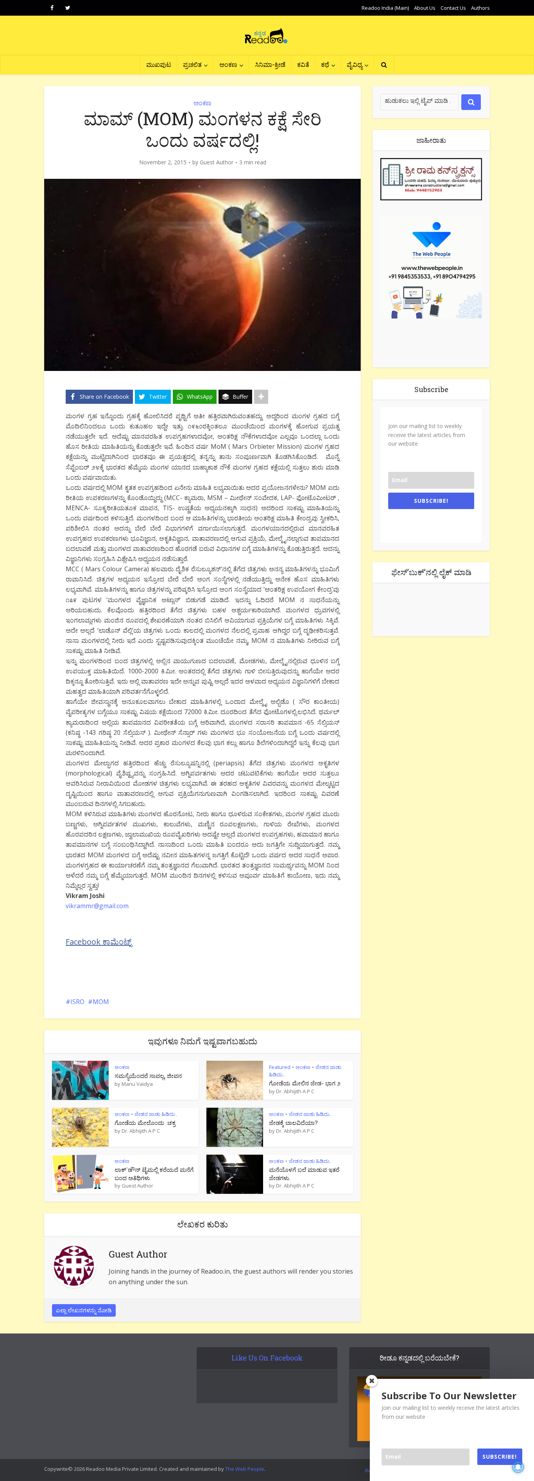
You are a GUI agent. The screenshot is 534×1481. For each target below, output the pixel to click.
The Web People (244, 1468)
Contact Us (453, 7)
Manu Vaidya (137, 1083)
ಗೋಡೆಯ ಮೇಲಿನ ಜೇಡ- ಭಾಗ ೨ (304, 1083)
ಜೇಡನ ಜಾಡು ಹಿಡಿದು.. (155, 1113)
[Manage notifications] (518, 1467)
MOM (101, 1001)
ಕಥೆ (325, 64)
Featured (279, 1067)
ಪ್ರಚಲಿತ (192, 64)
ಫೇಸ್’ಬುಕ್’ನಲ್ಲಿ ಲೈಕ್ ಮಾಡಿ (431, 572)
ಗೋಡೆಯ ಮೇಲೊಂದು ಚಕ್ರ (145, 1122)
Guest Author (216, 162)
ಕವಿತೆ (303, 64)
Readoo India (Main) (385, 7)
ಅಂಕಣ (228, 64)
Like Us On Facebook (267, 1357)
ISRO (77, 1001)
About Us (424, 7)
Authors (480, 7)
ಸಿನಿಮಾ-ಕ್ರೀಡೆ (270, 64)
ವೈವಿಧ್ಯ (354, 64)
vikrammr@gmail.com (97, 906)
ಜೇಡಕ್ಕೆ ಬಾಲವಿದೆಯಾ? (293, 1122)
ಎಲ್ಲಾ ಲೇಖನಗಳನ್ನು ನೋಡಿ (84, 1310)
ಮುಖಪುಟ (158, 64)
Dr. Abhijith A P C (295, 1091)
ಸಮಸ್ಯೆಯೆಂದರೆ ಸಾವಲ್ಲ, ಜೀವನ (148, 1076)
